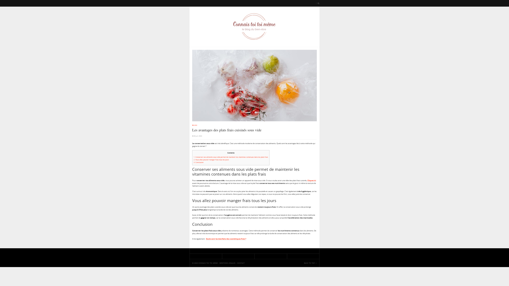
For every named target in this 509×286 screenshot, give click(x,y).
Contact (241, 263)
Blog (195, 125)
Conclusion (198, 162)
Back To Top (309, 263)
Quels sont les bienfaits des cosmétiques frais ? (226, 239)
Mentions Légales (227, 263)
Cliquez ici (311, 180)
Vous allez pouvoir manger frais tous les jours (211, 160)
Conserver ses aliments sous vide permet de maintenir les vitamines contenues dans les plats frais (231, 157)
